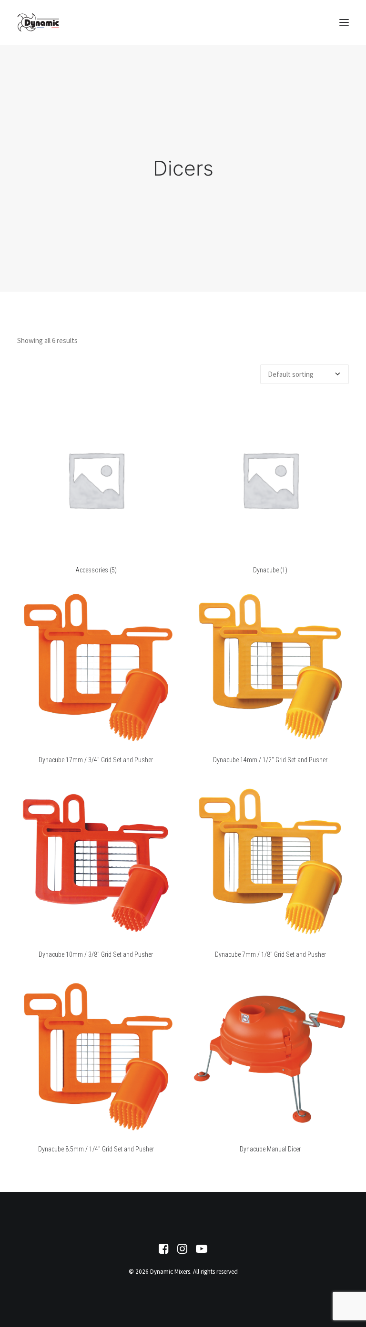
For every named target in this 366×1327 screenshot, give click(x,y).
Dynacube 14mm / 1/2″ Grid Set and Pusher (270, 760)
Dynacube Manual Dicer (270, 1149)
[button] (344, 22)
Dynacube (270, 570)
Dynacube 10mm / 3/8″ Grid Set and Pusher (96, 954)
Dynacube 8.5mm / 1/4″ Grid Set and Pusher (96, 1149)
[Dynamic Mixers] (38, 22)
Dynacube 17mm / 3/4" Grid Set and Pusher (96, 760)
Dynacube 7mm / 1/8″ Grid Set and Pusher (270, 954)
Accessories (96, 570)
